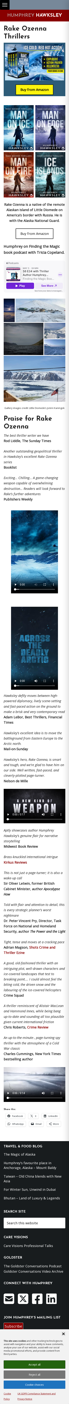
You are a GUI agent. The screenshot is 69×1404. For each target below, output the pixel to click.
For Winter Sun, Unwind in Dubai (30, 1189)
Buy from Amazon (34, 233)
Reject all (34, 1374)
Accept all (34, 1364)
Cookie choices (34, 1384)
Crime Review (37, 1027)
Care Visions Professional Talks (28, 1246)
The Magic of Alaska (19, 1154)
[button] (63, 1334)
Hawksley (34, 15)
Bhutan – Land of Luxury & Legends (32, 1198)
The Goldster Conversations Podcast (33, 1266)
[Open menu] (5, 5)
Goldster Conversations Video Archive (33, 1271)
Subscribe (13, 1326)
